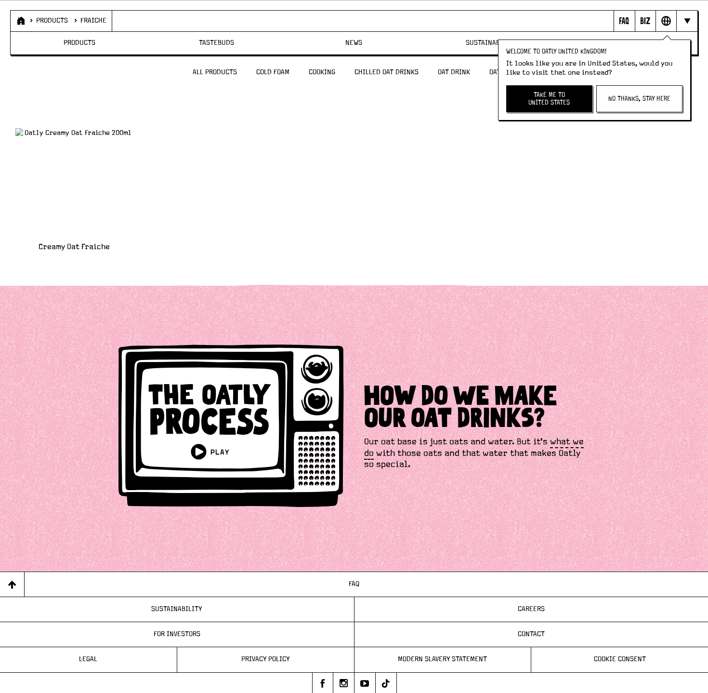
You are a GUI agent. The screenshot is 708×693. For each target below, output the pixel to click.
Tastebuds (216, 43)
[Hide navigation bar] (686, 21)
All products (215, 72)
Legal (88, 659)
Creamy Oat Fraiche (74, 247)
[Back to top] (12, 584)
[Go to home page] (20, 21)
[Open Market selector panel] (666, 21)
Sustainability (491, 43)
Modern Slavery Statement (442, 659)
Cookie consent (620, 659)
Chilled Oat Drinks (386, 72)
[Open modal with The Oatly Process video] (231, 427)
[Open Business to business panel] (645, 21)
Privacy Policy (265, 659)
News (353, 43)
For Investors (177, 634)
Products (52, 21)
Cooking (322, 72)
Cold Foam (272, 72)
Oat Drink (454, 72)
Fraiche (93, 21)
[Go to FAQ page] (624, 21)
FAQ (354, 584)
